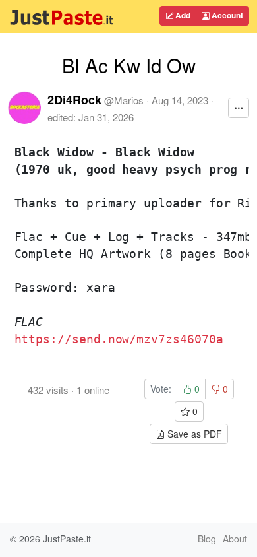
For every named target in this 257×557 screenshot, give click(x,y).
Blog (207, 538)
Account (226, 15)
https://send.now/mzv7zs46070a (118, 339)
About (235, 538)
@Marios (124, 100)
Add (181, 15)
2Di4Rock (74, 99)
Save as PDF (193, 433)
